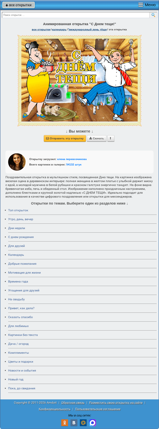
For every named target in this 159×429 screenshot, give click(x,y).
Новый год (15, 379)
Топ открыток (18, 210)
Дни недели (16, 228)
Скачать (96, 138)
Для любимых (18, 326)
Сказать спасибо (20, 317)
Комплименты (18, 353)
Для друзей (16, 246)
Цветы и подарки (20, 361)
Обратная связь (73, 402)
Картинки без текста (23, 335)
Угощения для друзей (23, 290)
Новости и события (22, 370)
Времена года (18, 281)
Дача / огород (18, 344)
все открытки (18, 5)
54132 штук (73, 164)
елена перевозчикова (72, 159)
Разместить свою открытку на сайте (116, 402)
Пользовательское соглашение (97, 409)
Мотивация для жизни (24, 272)
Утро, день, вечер (20, 219)
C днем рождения (21, 237)
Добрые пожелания (22, 263)
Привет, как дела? (21, 308)
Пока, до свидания (21, 388)
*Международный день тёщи (87, 29)
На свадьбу (16, 299)
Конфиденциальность (55, 409)
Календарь (59, 29)
